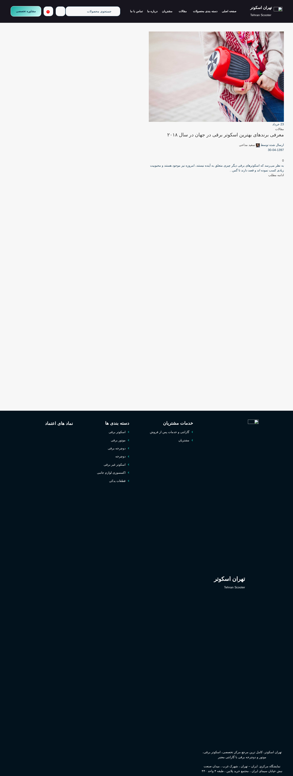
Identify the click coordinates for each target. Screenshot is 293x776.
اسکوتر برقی (117, 432)
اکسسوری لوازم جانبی (111, 472)
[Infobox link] (266, 11)
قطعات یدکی (117, 481)
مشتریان (183, 440)
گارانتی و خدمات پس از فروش (169, 432)
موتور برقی (118, 440)
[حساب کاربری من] (60, 11)
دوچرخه (120, 456)
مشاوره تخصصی (26, 11)
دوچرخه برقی (117, 448)
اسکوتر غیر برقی (115, 464)
